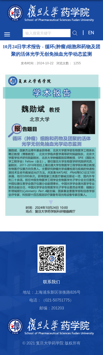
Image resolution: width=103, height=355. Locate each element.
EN (91, 32)
